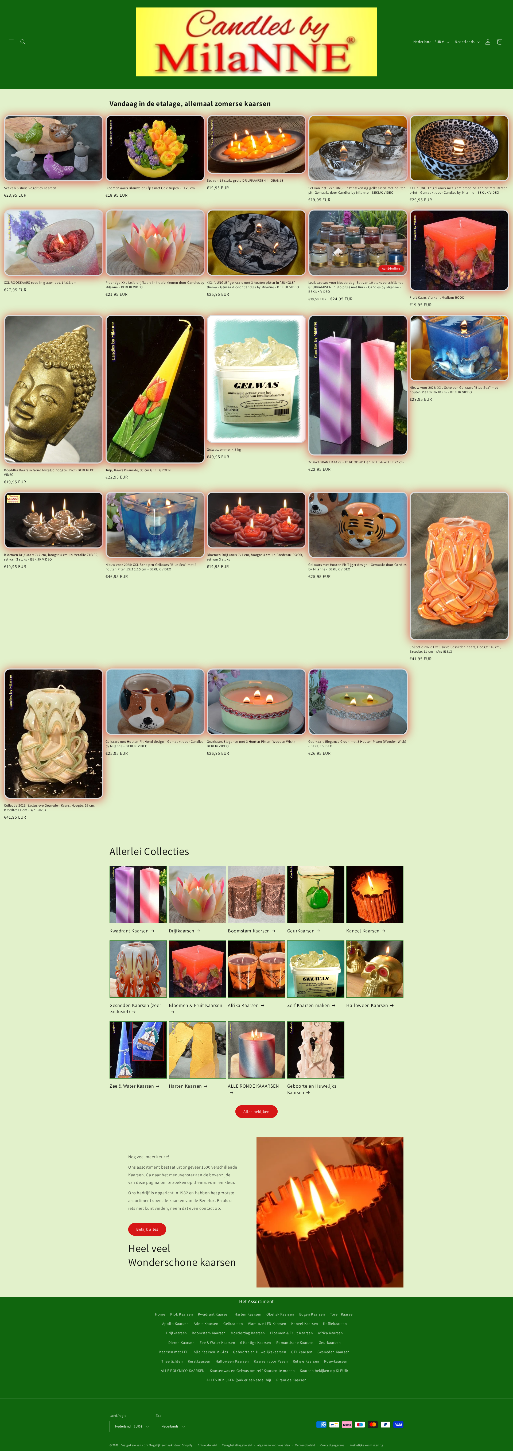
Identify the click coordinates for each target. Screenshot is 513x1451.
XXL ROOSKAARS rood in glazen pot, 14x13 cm (40, 283)
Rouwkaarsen (336, 1361)
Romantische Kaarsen (295, 1342)
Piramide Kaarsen (291, 1380)
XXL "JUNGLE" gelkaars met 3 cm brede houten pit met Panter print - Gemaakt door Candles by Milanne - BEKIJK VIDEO (458, 190)
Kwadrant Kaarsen (129, 931)
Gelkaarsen (233, 1323)
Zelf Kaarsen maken (308, 1005)
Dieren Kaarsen (181, 1342)
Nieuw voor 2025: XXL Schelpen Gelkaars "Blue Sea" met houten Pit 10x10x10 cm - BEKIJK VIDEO (454, 390)
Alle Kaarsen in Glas (211, 1351)
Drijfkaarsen (182, 931)
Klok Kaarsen (181, 1314)
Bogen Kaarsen (312, 1314)
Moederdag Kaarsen (248, 1333)
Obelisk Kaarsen (280, 1314)
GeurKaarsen (301, 931)
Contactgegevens (332, 1445)
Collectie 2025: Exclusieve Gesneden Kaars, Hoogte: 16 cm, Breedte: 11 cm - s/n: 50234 (49, 807)
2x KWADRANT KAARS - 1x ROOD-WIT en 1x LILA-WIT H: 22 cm (356, 462)
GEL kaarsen (302, 1351)
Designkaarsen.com (134, 1445)
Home (160, 1314)
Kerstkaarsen (199, 1361)
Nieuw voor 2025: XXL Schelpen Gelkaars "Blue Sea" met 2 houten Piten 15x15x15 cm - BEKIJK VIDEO (151, 567)
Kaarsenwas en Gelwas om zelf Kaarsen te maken (252, 1370)
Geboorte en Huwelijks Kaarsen (311, 1089)
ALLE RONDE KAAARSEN (253, 1086)
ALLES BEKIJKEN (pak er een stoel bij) (239, 1380)
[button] (11, 42)
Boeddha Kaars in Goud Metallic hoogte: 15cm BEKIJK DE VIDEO (49, 472)
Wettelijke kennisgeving (366, 1445)
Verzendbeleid (305, 1445)
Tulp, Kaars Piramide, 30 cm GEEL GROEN (138, 470)
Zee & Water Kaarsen (132, 1086)
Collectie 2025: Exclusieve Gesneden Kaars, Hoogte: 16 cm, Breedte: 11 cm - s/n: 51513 (455, 649)
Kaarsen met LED (174, 1351)
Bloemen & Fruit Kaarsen (196, 1005)
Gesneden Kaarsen (333, 1351)
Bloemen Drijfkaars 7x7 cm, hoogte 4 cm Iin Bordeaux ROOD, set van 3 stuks (255, 557)
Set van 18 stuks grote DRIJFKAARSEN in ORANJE (245, 180)
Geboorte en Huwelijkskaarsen (259, 1351)
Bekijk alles (147, 1229)
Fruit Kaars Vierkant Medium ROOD (437, 297)
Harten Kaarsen (185, 1086)
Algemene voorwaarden (273, 1445)
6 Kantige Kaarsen (255, 1342)
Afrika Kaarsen (243, 1005)
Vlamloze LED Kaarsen (267, 1323)
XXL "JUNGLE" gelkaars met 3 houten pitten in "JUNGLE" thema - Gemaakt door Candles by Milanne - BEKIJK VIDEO (253, 285)
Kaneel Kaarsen (362, 931)
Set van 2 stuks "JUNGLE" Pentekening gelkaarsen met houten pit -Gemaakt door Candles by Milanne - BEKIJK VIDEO (357, 190)
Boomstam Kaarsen (249, 931)
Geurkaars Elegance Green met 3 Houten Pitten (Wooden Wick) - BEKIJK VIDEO (357, 744)
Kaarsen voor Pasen (271, 1361)
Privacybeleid (207, 1445)
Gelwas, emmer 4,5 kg (224, 450)
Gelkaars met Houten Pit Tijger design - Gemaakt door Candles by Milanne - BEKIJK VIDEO (357, 567)
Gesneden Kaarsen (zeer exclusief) (135, 1008)
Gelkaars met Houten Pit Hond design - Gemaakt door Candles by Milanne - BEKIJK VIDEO (154, 744)
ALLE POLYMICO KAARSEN (183, 1370)
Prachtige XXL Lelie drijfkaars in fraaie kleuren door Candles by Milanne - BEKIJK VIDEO (155, 285)
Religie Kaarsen (306, 1361)
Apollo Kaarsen (175, 1323)
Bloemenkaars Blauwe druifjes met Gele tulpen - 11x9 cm (150, 188)
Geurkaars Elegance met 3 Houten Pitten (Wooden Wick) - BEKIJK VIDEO (252, 744)
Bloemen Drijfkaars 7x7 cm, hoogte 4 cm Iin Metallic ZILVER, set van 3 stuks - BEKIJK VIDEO (51, 557)
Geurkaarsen (330, 1342)
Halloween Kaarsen (367, 1005)
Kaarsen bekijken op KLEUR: (324, 1370)
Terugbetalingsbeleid (237, 1445)
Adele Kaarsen (206, 1323)
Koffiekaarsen (335, 1323)
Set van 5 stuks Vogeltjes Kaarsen (30, 188)
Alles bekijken (256, 1111)
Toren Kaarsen (342, 1314)
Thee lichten (172, 1361)
